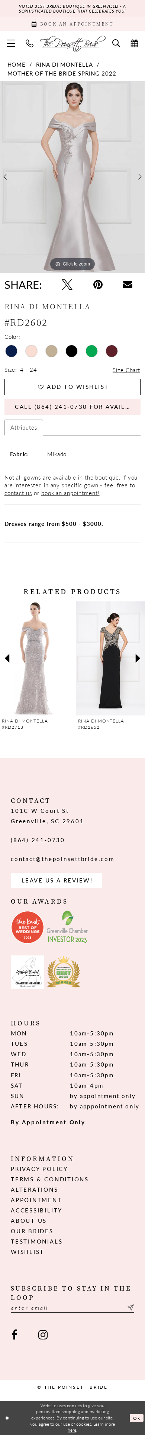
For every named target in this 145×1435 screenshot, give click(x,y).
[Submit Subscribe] (129, 1307)
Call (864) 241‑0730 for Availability (78, 406)
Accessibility (36, 1210)
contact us (18, 493)
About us (29, 1220)
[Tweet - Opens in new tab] (67, 284)
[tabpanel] (72, 177)
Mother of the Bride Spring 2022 (61, 73)
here (72, 1430)
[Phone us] (29, 43)
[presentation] (41, 658)
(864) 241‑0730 (38, 840)
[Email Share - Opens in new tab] (128, 284)
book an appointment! (70, 493)
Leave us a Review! (57, 880)
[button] (10, 43)
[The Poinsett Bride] (72, 43)
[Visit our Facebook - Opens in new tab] (14, 1335)
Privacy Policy (39, 1168)
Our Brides (32, 1231)
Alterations (34, 1189)
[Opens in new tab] (27, 927)
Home (16, 64)
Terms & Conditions (50, 1179)
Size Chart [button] (126, 370)
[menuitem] (10, 43)
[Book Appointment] (134, 43)
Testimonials (36, 1241)
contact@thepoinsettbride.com (62, 858)
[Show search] (116, 43)
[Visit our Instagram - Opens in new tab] (43, 1335)
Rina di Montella (64, 64)
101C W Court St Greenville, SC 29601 (47, 816)
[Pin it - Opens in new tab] (98, 284)
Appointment (36, 1200)
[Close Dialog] (7, 1418)
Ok (137, 1418)
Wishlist (27, 1251)
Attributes (23, 427)
